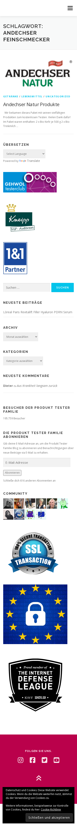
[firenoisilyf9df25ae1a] (41, 514)
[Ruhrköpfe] (41, 503)
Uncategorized (58, 96)
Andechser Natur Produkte (31, 104)
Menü (69, 8)
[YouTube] (56, 760)
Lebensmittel (31, 96)
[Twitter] (44, 760)
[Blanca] (30, 503)
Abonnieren (12, 472)
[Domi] (63, 503)
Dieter (8, 386)
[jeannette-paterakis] (52, 503)
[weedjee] (19, 503)
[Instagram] (20, 760)
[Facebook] (32, 760)
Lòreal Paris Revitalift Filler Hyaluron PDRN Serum (37, 312)
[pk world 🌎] (19, 514)
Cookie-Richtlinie (51, 809)
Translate (33, 161)
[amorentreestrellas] (8, 514)
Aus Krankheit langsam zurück (37, 386)
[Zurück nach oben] (38, 778)
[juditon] (8, 503)
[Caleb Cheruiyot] (30, 514)
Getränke (10, 96)
